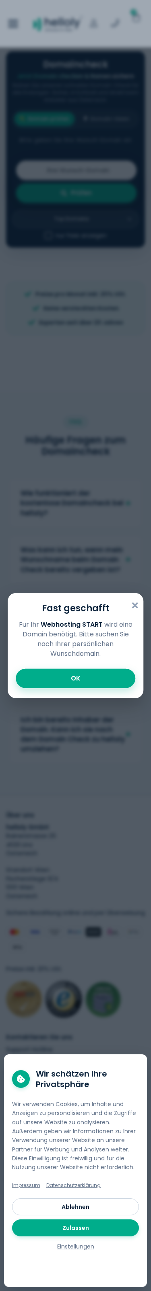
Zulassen (75, 1228)
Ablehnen (75, 1207)
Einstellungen (75, 1246)
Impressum (26, 1185)
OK (76, 678)
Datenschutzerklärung (73, 1185)
